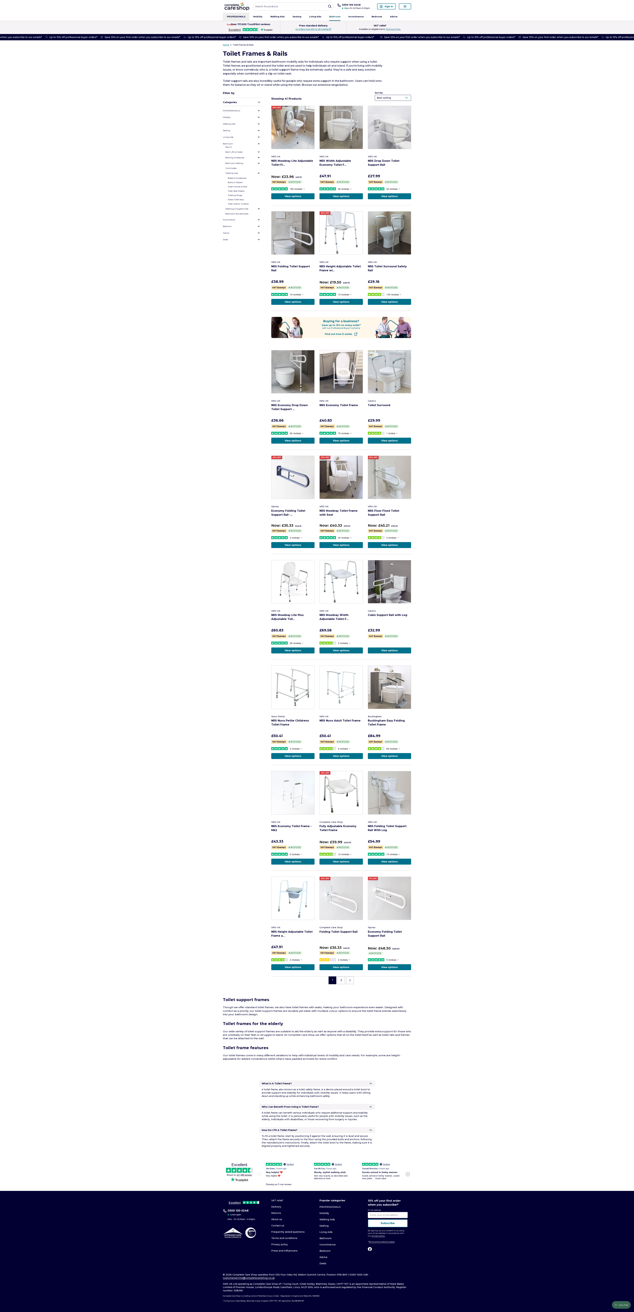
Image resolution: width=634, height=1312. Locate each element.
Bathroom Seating (234, 163)
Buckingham (375, 716)
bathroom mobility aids (288, 61)
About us (276, 1219)
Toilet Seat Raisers (236, 191)
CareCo (372, 400)
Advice (394, 16)
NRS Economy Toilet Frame (338, 405)
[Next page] (349, 980)
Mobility (257, 16)
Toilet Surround (379, 405)
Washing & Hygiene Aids (236, 209)
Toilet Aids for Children (238, 204)
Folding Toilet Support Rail (338, 931)
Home (226, 45)
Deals (230, 24)
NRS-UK (275, 156)
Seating (297, 16)
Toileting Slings (235, 195)
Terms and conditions (284, 1238)
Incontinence (356, 16)
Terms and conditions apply (382, 1241)
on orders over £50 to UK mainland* (313, 29)
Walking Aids (277, 16)
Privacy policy (279, 1244)
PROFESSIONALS (236, 16)
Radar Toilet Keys (236, 199)
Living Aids (315, 16)
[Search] (330, 6)
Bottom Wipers (235, 182)
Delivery (276, 1206)
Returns (276, 1213)
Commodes (230, 168)
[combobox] (293, 6)
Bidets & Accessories (237, 178)
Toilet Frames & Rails (243, 45)
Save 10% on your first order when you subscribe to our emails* (131, 37)
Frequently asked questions (288, 1231)
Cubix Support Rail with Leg (387, 615)
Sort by (379, 93)
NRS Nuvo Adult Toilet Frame (340, 720)
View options (293, 196)
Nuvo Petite (278, 716)
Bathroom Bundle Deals (236, 213)
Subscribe (388, 1223)
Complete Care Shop (331, 822)
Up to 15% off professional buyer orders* (61, 37)
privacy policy (378, 1236)
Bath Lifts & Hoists (234, 152)
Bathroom (334, 16)
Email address (374, 1210)
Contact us (277, 1225)
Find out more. (393, 29)
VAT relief (277, 1200)
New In (228, 147)
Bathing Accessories (234, 157)
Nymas (275, 506)
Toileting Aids (231, 173)
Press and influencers (284, 1250)
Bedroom (377, 16)
